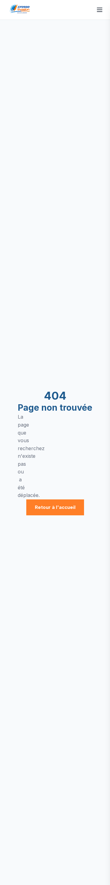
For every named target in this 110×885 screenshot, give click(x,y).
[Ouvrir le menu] (99, 10)
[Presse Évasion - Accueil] (20, 10)
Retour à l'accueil (55, 507)
